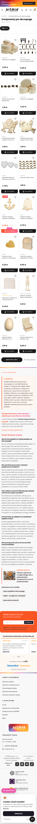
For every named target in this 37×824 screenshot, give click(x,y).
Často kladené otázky (9, 688)
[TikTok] (32, 764)
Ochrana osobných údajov (11, 695)
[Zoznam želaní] (30, 10)
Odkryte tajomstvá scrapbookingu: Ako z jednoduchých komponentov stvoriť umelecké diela (25, 577)
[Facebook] (17, 764)
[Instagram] (22, 764)
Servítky (10, 430)
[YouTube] (27, 764)
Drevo (21, 430)
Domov (4, 16)
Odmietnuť (6, 819)
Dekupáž (4, 430)
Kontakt (5, 715)
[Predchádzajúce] (13, 656)
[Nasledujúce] (23, 656)
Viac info (6, 808)
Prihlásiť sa (28, 622)
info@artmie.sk (9, 749)
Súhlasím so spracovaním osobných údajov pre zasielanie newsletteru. (15, 628)
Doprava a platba (8, 681)
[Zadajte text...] (22, 10)
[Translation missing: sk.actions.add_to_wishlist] (15, 40)
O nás (4, 705)
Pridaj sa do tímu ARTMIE (10, 711)
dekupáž (5, 422)
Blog (3, 718)
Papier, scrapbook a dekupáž (14, 596)
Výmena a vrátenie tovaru (11, 685)
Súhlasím (18, 814)
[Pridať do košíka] (9, 73)
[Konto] (26, 10)
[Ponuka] (2, 10)
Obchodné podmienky (9, 691)
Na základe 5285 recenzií (18, 669)
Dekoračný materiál (10, 600)
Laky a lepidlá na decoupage (14, 591)
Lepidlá (16, 430)
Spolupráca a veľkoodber (10, 708)
